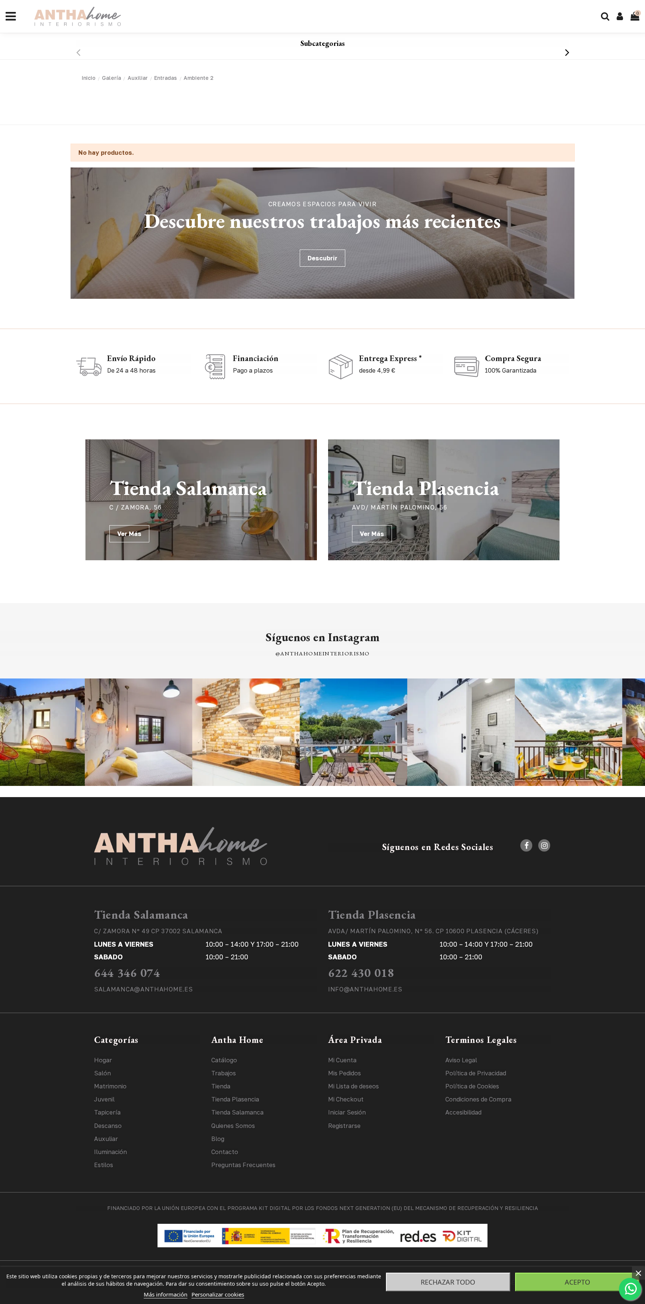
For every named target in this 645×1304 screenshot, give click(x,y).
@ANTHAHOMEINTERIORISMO (322, 653)
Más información (165, 1294)
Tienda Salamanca (141, 914)
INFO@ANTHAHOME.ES (365, 989)
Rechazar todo (448, 1282)
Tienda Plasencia (372, 914)
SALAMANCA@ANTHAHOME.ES (143, 989)
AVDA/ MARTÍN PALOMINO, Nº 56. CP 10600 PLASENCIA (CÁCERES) (433, 931)
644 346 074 (127, 973)
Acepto (577, 1282)
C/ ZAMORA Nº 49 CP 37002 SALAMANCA (158, 931)
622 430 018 (361, 973)
